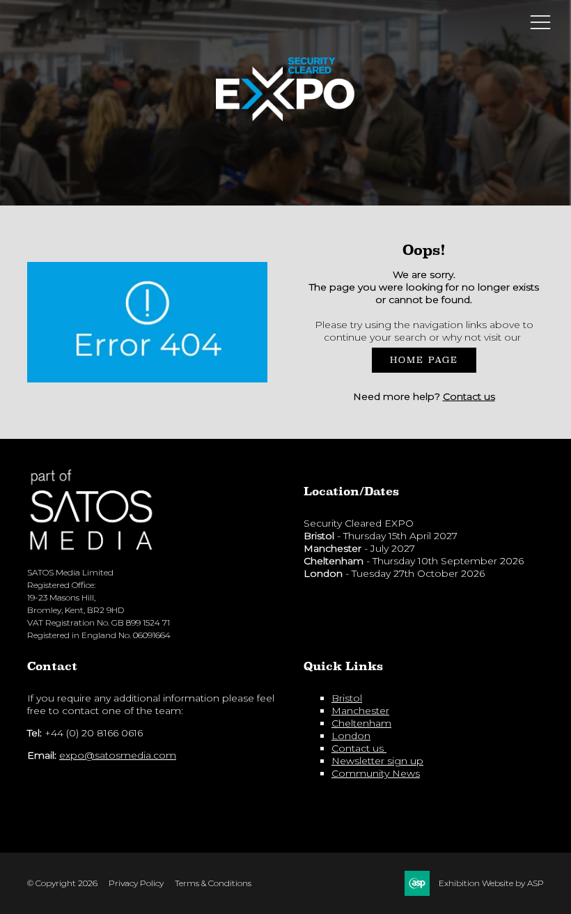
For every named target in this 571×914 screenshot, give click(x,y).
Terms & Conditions (213, 883)
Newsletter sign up (377, 760)
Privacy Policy (136, 883)
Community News (375, 773)
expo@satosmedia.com (117, 755)
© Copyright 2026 (62, 883)
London (350, 735)
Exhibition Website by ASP (491, 883)
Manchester (360, 710)
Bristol (346, 698)
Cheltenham (361, 723)
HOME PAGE (424, 360)
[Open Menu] (540, 21)
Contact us (469, 396)
